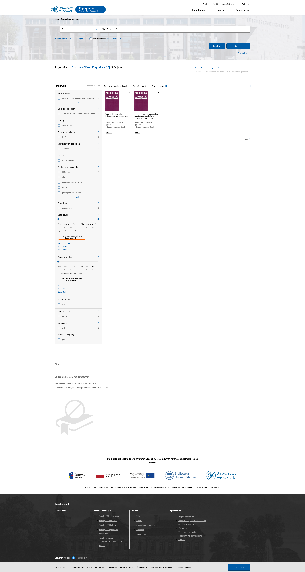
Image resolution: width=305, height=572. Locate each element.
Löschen (216, 46)
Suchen (238, 46)
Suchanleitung (244, 53)
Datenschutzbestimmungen (182, 567)
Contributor (141, 534)
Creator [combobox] (65, 29)
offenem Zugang (114, 38)
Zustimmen (239, 567)
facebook (81, 558)
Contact (181, 540)
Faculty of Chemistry (108, 520)
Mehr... (78, 103)
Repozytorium (243, 10)
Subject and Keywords (145, 525)
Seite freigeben (228, 4)
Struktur (109, 132)
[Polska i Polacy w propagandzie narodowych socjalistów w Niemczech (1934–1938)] (144, 101)
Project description (186, 517)
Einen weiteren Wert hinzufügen (70, 38)
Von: (60, 224)
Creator (139, 520)
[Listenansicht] (166, 86)
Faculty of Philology (107, 525)
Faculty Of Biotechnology (109, 516)
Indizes (220, 10)
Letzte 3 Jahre (63, 246)
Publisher (140, 530)
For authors (183, 528)
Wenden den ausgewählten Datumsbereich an (72, 237)
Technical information (187, 532)
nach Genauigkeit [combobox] (120, 86)
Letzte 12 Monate (64, 243)
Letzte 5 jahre (62, 250)
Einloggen (246, 4)
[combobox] (175, 29)
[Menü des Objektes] (130, 93)
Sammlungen (198, 10)
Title (138, 516)
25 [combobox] (145, 86)
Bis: (82, 224)
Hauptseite (61, 511)
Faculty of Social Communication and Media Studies (110, 542)
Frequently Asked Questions (190, 536)
